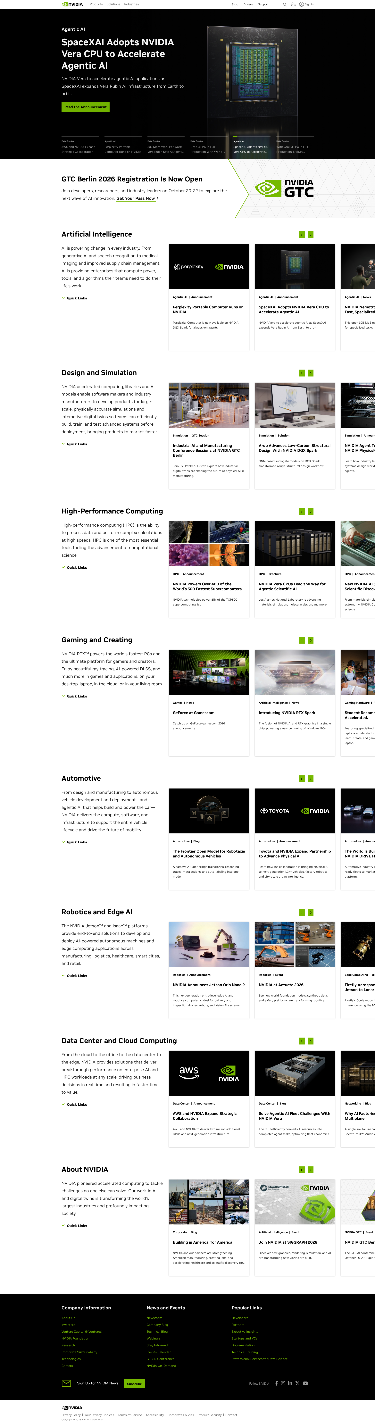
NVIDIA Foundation (75, 1338)
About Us (68, 1318)
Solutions (113, 4)
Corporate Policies (181, 1415)
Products (96, 4)
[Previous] (302, 234)
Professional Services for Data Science (260, 1359)
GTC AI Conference (160, 1359)
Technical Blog (157, 1331)
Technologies (71, 1359)
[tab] (80, 145)
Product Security (210, 1415)
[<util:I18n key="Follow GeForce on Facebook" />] (276, 1383)
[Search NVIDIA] (285, 3)
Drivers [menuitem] (248, 4)
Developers (240, 1318)
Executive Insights (245, 1331)
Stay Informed (157, 1345)
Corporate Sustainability (79, 1352)
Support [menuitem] (263, 4)
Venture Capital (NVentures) (82, 1331)
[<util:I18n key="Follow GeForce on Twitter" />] (297, 1383)
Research (68, 1345)
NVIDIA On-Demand (161, 1366)
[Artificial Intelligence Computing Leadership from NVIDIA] (72, 4)
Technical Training (245, 1352)
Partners (238, 1325)
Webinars (154, 1338)
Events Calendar (159, 1352)
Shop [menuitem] (235, 4)
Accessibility (155, 1415)
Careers (67, 1366)
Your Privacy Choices (99, 1415)
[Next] (310, 234)
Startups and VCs (244, 1338)
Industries (131, 4)
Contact (231, 1415)
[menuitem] (96, 4)
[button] (292, 5)
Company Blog (157, 1325)
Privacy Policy (71, 1415)
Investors (68, 1325)
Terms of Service (130, 1415)
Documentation (243, 1345)
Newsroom (154, 1318)
